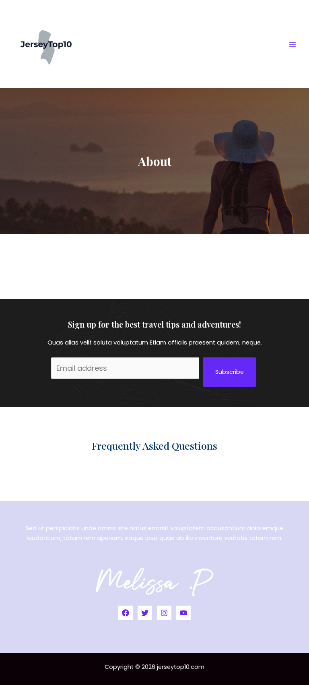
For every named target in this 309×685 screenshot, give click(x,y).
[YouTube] (183, 613)
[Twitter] (145, 613)
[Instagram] (164, 613)
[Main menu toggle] (292, 44)
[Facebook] (125, 613)
